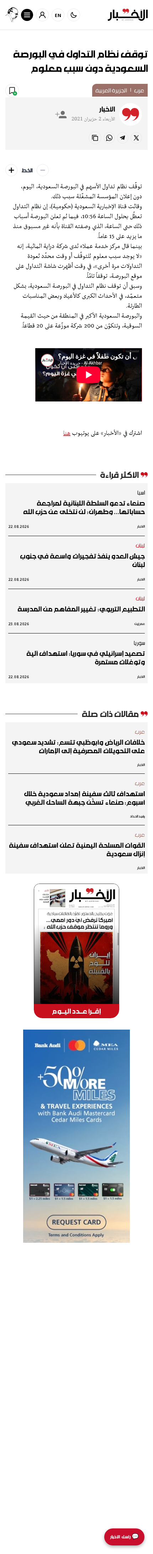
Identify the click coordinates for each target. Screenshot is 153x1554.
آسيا (141, 492)
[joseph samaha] (11, 14)
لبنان (140, 545)
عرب (139, 90)
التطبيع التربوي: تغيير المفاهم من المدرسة (81, 609)
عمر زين (139, 623)
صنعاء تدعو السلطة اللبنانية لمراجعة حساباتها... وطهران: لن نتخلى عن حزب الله (84, 507)
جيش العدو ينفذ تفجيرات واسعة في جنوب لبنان (82, 560)
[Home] (128, 15)
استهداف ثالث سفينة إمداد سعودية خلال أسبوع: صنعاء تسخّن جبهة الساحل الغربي (84, 797)
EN (58, 15)
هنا (66, 433)
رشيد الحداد (137, 816)
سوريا (139, 642)
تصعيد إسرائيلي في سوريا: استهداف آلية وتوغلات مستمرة (85, 657)
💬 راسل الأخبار (124, 1537)
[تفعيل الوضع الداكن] (73, 15)
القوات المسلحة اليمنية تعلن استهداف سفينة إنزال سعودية (77, 849)
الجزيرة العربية (111, 90)
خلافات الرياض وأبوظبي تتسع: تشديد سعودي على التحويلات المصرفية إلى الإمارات (78, 746)
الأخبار (107, 109)
